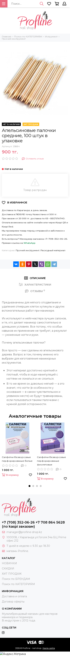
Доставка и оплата (14, 596)
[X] (35, 264)
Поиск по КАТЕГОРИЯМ (18, 584)
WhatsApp (29, 243)
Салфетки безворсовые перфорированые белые (17, 459)
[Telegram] (54, 264)
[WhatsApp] (48, 264)
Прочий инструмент (27, 250)
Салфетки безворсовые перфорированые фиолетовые (51, 461)
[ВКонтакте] (16, 264)
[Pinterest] (29, 264)
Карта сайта (49, 648)
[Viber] (41, 264)
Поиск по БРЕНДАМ (16, 579)
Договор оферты (13, 601)
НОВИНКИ (9, 563)
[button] (29, 486)
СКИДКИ (8, 568)
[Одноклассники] (22, 264)
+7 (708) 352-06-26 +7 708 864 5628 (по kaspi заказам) (33, 524)
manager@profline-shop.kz (24, 532)
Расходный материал (53, 250)
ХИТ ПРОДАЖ (11, 573)
